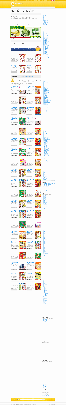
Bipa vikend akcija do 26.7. (14, 263)
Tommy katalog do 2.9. (46, 185)
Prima (44, 280)
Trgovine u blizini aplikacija (45, 395)
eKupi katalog (45, 51)
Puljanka (44, 282)
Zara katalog (45, 160)
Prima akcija (45, 384)
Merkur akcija (45, 380)
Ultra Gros (44, 304)
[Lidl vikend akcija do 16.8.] (29, 145)
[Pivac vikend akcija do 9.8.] (29, 165)
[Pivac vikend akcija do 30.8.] (29, 93)
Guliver (44, 229)
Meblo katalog (45, 96)
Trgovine (45, 0)
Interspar (44, 235)
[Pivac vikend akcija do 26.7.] (14, 238)
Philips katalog (45, 176)
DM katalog (44, 50)
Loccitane (44, 248)
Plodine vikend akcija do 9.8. (29, 170)
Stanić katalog (45, 140)
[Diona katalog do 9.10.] (14, 72)
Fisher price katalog (46, 57)
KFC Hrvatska (45, 239)
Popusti (39, 0)
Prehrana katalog (45, 127)
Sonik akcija (45, 386)
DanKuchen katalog (46, 45)
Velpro (44, 306)
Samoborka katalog (45, 137)
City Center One (45, 322)
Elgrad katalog (45, 52)
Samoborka (44, 297)
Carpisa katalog (45, 38)
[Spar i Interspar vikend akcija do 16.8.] (14, 155)
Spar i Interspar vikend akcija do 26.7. (29, 253)
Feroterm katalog (45, 58)
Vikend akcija (31, 76)
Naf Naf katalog (45, 107)
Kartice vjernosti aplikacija (45, 393)
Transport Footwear (45, 293)
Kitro (44, 238)
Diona (23, 76)
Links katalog (45, 85)
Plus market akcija (45, 383)
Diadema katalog (45, 48)
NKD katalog (45, 110)
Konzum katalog (45, 79)
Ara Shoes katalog (45, 27)
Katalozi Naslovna (12, 7)
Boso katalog (45, 34)
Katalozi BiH (54, 0)
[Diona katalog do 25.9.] (29, 72)
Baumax (44, 197)
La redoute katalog (45, 82)
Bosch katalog (45, 168)
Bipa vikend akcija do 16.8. (14, 159)
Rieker (44, 285)
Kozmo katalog (45, 80)
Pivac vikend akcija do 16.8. (30, 149)
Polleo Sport (45, 284)
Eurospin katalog (45, 55)
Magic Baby (45, 255)
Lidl (43, 244)
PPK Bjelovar (45, 283)
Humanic (44, 232)
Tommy (44, 291)
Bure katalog (45, 36)
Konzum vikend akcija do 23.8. (14, 97)
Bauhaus (44, 196)
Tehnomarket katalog (46, 148)
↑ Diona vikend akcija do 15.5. (52, 404)
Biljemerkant (45, 202)
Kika (44, 237)
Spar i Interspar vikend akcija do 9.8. (15, 190)
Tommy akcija (45, 385)
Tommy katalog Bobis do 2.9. (47, 184)
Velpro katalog (45, 179)
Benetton (44, 198)
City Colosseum (45, 323)
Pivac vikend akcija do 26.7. (14, 232)
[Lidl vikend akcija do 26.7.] (14, 258)
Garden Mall (45, 326)
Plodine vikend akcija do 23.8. (29, 97)
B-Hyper (44, 208)
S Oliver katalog (45, 143)
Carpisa (44, 209)
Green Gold (44, 327)
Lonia (44, 250)
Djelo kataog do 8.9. (46, 190)
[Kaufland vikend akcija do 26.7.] (29, 248)
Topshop (44, 292)
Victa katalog (45, 157)
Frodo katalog (45, 59)
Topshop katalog (45, 153)
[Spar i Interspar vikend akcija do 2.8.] (14, 227)
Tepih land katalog (45, 149)
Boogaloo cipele (45, 206)
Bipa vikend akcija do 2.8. (29, 221)
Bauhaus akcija (45, 363)
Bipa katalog (45, 32)
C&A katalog (45, 40)
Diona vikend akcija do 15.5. (23, 11)
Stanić (44, 299)
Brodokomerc (45, 204)
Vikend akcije (35, 0)
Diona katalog (45, 49)
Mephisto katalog (45, 99)
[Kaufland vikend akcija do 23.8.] (14, 114)
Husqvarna (44, 171)
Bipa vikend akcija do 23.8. (29, 118)
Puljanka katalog (45, 129)
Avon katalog (45, 28)
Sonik (44, 302)
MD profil (44, 258)
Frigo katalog (45, 60)
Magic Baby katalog (46, 90)
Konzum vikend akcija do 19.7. (14, 273)
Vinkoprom (44, 309)
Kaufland (44, 236)
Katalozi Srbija (53, 0)
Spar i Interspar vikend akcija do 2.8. (15, 221)
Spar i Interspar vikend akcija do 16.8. (14, 149)
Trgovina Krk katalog (46, 154)
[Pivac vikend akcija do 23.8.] (14, 134)
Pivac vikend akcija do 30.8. (30, 87)
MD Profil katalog (45, 95)
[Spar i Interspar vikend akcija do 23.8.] (14, 124)
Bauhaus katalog (45, 30)
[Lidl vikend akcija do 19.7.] (29, 289)
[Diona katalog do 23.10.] (29, 61)
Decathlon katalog (45, 46)
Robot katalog (45, 134)
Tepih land (44, 288)
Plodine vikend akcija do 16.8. (29, 128)
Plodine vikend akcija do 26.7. (14, 242)
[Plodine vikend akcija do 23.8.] (29, 103)
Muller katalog (45, 103)
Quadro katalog (45, 178)
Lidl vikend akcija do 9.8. (30, 180)
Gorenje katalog (45, 170)
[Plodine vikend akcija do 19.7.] (29, 279)
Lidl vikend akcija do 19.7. (30, 283)
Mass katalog (45, 94)
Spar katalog (45, 145)
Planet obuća (45, 277)
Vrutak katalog (45, 159)
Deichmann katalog (45, 47)
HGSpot (44, 231)
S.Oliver (44, 301)
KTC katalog (45, 81)
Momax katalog (45, 105)
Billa (44, 200)
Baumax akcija (45, 362)
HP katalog (44, 172)
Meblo (44, 259)
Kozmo (44, 249)
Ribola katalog (45, 132)
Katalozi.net (18, 404)
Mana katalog (45, 91)
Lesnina (44, 243)
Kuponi (42, 0)
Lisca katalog (45, 86)
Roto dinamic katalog (46, 135)
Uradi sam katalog (45, 156)
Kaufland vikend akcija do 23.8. (14, 108)
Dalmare (44, 325)
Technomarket (45, 290)
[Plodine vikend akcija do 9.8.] (29, 176)
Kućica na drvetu (45, 253)
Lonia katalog (45, 89)
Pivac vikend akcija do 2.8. (30, 190)
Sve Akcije (44, 387)
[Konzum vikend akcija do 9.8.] (14, 176)
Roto (44, 286)
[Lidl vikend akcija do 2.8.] (29, 217)
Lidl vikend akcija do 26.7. (15, 252)
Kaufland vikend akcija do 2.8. (14, 211)
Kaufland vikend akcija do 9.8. (14, 180)
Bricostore (44, 203)
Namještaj (44, 344)
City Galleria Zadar (45, 324)
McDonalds (44, 257)
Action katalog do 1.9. (46, 186)
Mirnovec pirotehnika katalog (47, 100)
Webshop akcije (45, 20)
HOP (44, 233)
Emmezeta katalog (45, 54)
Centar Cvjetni (45, 321)
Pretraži (17, 399)
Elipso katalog (45, 53)
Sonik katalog (45, 144)
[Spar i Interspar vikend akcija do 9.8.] (14, 196)
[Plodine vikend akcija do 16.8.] (29, 134)
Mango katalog (45, 93)
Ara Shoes (44, 195)
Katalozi (27, 0)
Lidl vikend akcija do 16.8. (30, 139)
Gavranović (44, 227)
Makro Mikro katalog (46, 92)
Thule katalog (45, 177)
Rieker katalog (45, 133)
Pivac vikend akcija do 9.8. (30, 159)
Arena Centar (45, 319)
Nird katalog (45, 174)
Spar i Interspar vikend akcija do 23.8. (14, 118)
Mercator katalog (45, 97)
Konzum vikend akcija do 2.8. (14, 201)
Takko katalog (45, 146)
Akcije (31, 0)
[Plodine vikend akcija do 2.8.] (29, 207)
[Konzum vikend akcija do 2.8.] (14, 207)
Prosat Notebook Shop (46, 128)
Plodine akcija (45, 382)
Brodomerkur (45, 205)
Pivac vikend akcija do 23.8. (14, 128)
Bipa (44, 201)
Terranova (44, 289)
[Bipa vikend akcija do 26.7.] (14, 269)
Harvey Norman (45, 230)
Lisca (44, 246)
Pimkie (44, 276)
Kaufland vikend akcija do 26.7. (29, 242)
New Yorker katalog (45, 109)
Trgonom (44, 294)
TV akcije (49, 0)
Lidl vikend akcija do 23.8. (30, 108)
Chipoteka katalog (45, 42)
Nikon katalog (45, 173)
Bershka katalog (45, 33)
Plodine (44, 278)
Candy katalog (45, 169)
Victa (44, 308)
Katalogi (52, 0)
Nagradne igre (45, 24)
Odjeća (44, 345)
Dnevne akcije (45, 16)
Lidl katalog (44, 84)
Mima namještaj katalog (46, 102)
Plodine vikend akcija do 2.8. (29, 201)
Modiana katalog (45, 104)
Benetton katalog (45, 31)
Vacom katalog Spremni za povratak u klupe (49, 183)
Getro (44, 228)
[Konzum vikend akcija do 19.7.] (14, 279)
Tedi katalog (45, 147)
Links (44, 245)
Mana (44, 254)
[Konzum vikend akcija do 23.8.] (14, 103)
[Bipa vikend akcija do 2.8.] (29, 227)
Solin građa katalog (45, 142)
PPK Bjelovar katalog (46, 130)
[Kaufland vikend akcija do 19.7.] (14, 289)
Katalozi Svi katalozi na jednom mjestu (17, 4)
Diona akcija (13, 54)
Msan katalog (45, 175)
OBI (43, 296)
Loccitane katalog (45, 88)
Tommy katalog (45, 152)
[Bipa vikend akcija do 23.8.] (29, 124)
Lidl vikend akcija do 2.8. (30, 211)
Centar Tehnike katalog (46, 41)
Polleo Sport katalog (46, 131)
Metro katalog (45, 98)
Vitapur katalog (45, 158)
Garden (44, 226)
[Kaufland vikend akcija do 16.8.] (14, 145)
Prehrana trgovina (45, 281)
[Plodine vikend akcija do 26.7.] (14, 248)
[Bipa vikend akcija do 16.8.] (14, 165)
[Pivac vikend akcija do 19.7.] (29, 269)
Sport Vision (45, 303)
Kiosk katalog (45, 77)
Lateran (44, 242)
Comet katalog (45, 43)
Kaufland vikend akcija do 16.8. (14, 139)
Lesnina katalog (45, 83)
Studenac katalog (45, 141)
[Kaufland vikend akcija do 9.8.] (14, 186)
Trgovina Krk (45, 295)
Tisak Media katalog (46, 150)
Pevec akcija (45, 381)
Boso (44, 207)
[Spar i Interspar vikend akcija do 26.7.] (29, 258)
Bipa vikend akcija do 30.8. (14, 87)
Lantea (44, 241)
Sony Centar (45, 300)
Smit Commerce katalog (46, 139)
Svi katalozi (53, 180)
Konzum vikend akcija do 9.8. (14, 170)
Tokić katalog (45, 151)
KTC (44, 240)
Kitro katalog (45, 78)
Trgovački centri (45, 22)
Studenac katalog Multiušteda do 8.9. (48, 188)
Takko (44, 287)
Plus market (45, 279)
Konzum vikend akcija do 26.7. (29, 232)
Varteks (44, 305)
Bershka (44, 199)
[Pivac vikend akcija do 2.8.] (29, 196)
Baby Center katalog (46, 29)
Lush (44, 247)
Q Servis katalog (45, 136)
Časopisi (44, 23)
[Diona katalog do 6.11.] (14, 61)
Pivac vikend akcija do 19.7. (30, 263)
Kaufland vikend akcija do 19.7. (14, 283)
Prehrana (44, 343)
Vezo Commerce (45, 307)
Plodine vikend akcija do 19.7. (29, 273)
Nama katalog (45, 106)
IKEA (44, 234)
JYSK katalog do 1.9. (46, 187)
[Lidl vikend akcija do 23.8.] (29, 114)
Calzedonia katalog (45, 37)
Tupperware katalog (46, 155)
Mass (44, 256)
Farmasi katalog (45, 56)
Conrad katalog (45, 44)
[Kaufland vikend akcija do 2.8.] (14, 217)
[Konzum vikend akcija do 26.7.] (29, 238)
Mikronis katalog (45, 101)
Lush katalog (45, 87)
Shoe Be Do (45, 298)
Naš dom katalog (45, 108)
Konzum (44, 251)
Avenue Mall (45, 320)
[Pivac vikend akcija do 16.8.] (29, 155)
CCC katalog (45, 39)
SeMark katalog (45, 138)
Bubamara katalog (45, 35)
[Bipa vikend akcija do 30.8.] (14, 93)
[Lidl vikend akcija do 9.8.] (29, 186)
